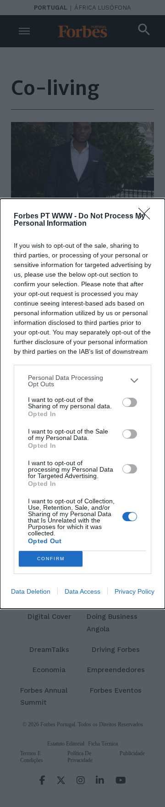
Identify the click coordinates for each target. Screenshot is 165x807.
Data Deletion (30, 591)
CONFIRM (51, 558)
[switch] (129, 402)
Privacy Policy (134, 591)
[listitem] (82, 380)
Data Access (82, 591)
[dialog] (82, 404)
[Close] (147, 216)
